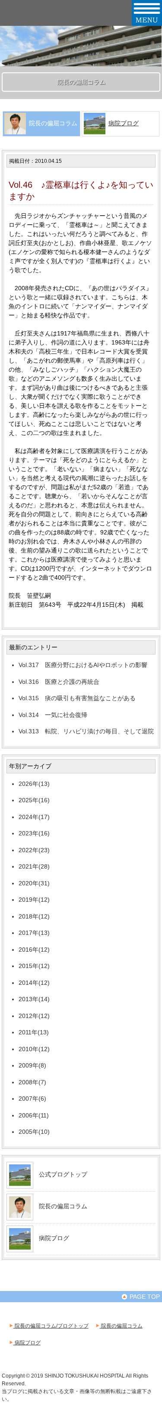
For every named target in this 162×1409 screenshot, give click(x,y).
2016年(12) (34, 949)
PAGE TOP (144, 1296)
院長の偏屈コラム (63, 1206)
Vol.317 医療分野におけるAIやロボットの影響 (83, 664)
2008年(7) (32, 1082)
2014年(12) (34, 982)
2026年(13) (34, 783)
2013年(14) (34, 999)
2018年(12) (34, 916)
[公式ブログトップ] (20, 1182)
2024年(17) (34, 816)
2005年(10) (34, 1131)
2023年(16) (34, 833)
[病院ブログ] (20, 1246)
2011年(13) (34, 1032)
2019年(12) (34, 899)
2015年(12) (34, 965)
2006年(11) (34, 1115)
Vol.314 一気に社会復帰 (53, 714)
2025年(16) (34, 800)
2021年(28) (34, 866)
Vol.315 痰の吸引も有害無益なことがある (77, 698)
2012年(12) (34, 1015)
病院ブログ (123, 123)
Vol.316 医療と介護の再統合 (59, 681)
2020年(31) (34, 883)
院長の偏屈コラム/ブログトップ (51, 1326)
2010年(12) (34, 1049)
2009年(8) (32, 1065)
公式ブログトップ (63, 1174)
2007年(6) (32, 1098)
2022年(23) (34, 850)
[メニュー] (147, 22)
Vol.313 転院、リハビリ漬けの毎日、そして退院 (86, 731)
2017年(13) (34, 932)
